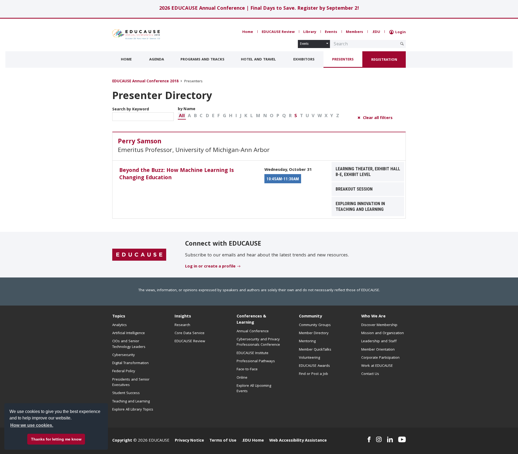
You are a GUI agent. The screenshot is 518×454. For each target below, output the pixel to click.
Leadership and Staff (379, 341)
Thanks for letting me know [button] (56, 439)
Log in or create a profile (210, 266)
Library (309, 32)
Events (331, 32)
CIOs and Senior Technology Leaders (128, 344)
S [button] (295, 116)
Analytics (119, 325)
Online (242, 378)
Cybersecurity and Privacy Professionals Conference (258, 342)
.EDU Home (253, 440)
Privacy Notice (189, 440)
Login (400, 32)
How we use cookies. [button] (31, 425)
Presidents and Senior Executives (130, 382)
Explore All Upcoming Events (254, 388)
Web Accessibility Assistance (298, 440)
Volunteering (309, 358)
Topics (118, 316)
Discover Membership (379, 325)
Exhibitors (304, 60)
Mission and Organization (382, 333)
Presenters (343, 60)
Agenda (156, 60)
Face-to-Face (247, 369)
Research (182, 325)
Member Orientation (378, 350)
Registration (384, 60)
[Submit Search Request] (402, 44)
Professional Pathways (256, 361)
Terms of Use (222, 440)
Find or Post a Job (313, 374)
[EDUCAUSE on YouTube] (402, 439)
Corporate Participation (380, 358)
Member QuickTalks (315, 350)
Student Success (126, 393)
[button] (182, 116)
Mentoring (307, 341)
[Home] (136, 34)
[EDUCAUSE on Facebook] (368, 439)
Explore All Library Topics (132, 410)
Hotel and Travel (258, 60)
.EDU (376, 32)
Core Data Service (190, 333)
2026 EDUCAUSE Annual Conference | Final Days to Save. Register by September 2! (259, 9)
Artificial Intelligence (128, 333)
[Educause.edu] (139, 255)
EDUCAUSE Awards (314, 366)
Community (310, 316)
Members (354, 32)
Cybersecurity (123, 355)
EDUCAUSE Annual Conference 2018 (145, 82)
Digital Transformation (130, 363)
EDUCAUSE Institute (252, 353)
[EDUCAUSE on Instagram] (379, 439)
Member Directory (314, 333)
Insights (183, 316)
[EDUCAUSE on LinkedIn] (390, 439)
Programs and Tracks (202, 60)
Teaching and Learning (131, 402)
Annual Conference (253, 331)
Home (247, 32)
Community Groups (315, 325)
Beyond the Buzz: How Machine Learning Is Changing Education (176, 174)
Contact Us (370, 374)
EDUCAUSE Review (278, 32)
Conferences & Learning (251, 319)
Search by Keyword (130, 109)
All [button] (182, 116)
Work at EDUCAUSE (377, 366)
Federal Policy (123, 371)
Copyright (122, 440)
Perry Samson (139, 142)
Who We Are (373, 316)
